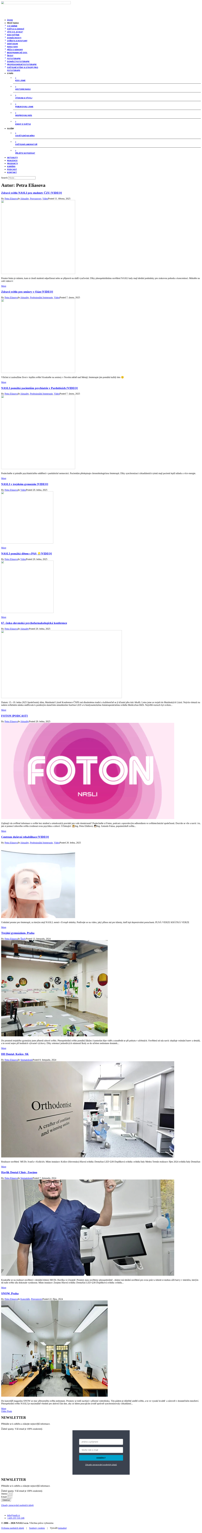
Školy (23, 938)
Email (4, 1497)
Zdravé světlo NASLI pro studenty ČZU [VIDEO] (31, 192)
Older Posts (6, 1411)
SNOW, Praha (10, 1293)
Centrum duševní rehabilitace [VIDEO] (25, 836)
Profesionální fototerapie (41, 297)
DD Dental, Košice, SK (15, 1054)
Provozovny (35, 198)
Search (4, 177)
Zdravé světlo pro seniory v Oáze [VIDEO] (27, 291)
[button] (104, 23)
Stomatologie (26, 1060)
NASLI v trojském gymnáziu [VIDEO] (24, 484)
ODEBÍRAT (101, 1457)
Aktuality (24, 198)
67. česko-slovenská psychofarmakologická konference (34, 623)
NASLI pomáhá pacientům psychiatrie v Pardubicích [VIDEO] (39, 388)
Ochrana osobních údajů (12, 1528)
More (3, 286)
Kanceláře (25, 1299)
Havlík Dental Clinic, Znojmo (19, 1172)
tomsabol (62, 1528)
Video (45, 198)
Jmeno (4, 1493)
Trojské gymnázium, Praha (17, 933)
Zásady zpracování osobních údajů (101, 1464)
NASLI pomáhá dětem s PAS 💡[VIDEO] (26, 553)
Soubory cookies (37, 1528)
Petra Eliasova (11, 198)
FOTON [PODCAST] (14, 715)
